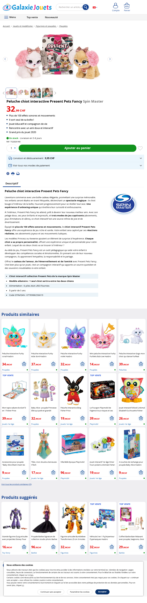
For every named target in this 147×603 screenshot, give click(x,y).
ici (23, 585)
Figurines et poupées (46, 26)
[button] (75, 158)
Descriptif (11, 183)
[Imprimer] (13, 173)
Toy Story (6, 552)
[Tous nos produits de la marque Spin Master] (123, 203)
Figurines (64, 552)
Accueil (6, 26)
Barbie (34, 552)
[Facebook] (8, 173)
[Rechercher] (86, 7)
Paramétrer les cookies (79, 592)
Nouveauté (51, 17)
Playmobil (94, 424)
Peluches (123, 370)
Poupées (63, 26)
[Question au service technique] (18, 173)
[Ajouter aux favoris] (140, 148)
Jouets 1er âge (8, 424)
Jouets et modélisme (22, 26)
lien (31, 575)
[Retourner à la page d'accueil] (27, 7)
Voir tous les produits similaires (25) (16, 484)
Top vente (32, 17)
